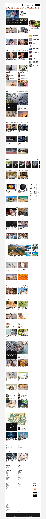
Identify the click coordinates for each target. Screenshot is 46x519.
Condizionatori (7, 270)
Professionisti (19, 475)
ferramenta (7, 466)
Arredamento (22, 170)
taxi (6, 471)
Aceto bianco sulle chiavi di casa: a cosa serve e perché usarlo (8, 166)
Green (7, 108)
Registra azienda (7, 507)
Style (22, 63)
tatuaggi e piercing (19, 474)
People (16, 38)
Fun (38, 8)
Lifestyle (22, 38)
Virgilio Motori (8, 134)
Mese (22, 411)
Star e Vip (19, 38)
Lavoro (27, 122)
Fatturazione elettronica (18, 8)
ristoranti (19, 468)
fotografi (18, 479)
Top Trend (7, 461)
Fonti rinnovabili (26, 91)
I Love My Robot (26, 182)
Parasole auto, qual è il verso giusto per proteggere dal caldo (35, 166)
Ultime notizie (17, 219)
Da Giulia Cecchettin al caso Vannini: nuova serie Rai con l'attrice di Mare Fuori (11, 59)
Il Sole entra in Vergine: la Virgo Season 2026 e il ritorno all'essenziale (24, 429)
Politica (23, 219)
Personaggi (22, 50)
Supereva (7, 273)
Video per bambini (21, 370)
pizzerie (18, 469)
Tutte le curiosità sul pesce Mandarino (23, 407)
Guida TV (14, 50)
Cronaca (21, 219)
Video (26, 7)
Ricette (32, 7)
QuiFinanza (7, 122)
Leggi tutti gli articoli (35, 244)
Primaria (22, 207)
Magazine (7, 50)
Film (25, 50)
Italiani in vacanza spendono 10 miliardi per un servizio (11, 354)
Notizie (7, 7)
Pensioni (25, 122)
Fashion (20, 63)
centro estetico (19, 472)
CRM (27, 451)
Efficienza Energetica (21, 91)
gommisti (7, 473)
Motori (21, 7)
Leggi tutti (27, 339)
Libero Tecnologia (8, 147)
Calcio (21, 15)
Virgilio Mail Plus (7, 485)
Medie (25, 207)
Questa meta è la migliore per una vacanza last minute (28, 250)
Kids (6, 370)
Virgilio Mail (7, 484)
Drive (14, 8)
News (16, 50)
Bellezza (27, 38)
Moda (25, 38)
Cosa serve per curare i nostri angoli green (34, 28)
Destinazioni (19, 511)
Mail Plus (9, 8)
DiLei (6, 38)
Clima (17, 91)
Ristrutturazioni (26, 170)
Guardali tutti (38, 159)
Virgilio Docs (7, 488)
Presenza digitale (16, 451)
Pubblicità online (21, 451)
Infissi (18, 270)
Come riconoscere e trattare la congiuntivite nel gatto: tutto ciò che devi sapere (24, 396)
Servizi (7, 475)
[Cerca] (22, 5)
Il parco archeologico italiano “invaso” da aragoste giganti (35, 250)
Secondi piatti (21, 299)
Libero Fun (19, 502)
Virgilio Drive (7, 487)
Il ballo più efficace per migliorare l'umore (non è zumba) (12, 324)
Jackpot (36, 8)
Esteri (25, 219)
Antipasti (15, 299)
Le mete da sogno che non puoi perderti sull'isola (34, 257)
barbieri (18, 473)
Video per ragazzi (26, 370)
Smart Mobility (7, 504)
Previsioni (27, 287)
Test (27, 63)
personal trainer (19, 478)
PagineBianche (7, 510)
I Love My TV (13, 182)
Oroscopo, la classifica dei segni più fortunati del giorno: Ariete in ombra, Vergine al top (11, 426)
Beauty (18, 63)
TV (30, 7)
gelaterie (18, 466)
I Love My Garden (22, 182)
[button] (27, 17)
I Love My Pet (17, 182)
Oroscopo (35, 7)
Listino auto (7, 503)
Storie (27, 219)
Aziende (19, 287)
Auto (18, 144)
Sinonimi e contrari (18, 207)
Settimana (19, 411)
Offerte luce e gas (26, 8)
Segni (24, 411)
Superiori (27, 207)
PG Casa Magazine (8, 509)
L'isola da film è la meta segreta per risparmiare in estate (28, 257)
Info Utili (22, 122)
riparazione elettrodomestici (9, 468)
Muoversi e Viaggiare (8, 470)
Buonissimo (8, 299)
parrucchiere (19, 471)
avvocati (18, 476)
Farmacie (16, 287)
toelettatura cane (8, 477)
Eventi (13, 287)
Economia (12, 7)
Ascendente (27, 411)
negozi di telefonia (8, 478)
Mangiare (19, 465)
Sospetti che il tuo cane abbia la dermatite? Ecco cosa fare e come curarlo (22, 392)
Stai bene (7, 321)
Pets (18, 393)
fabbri (6, 469)
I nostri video (8, 159)
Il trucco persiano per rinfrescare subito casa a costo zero (36, 43)
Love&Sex (25, 63)
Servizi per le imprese (9, 451)
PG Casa (7, 508)
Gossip (28, 7)
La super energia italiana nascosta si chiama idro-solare (24, 108)
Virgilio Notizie (19, 484)
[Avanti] (39, 164)
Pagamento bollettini (31, 8)
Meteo (17, 7)
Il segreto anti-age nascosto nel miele (23, 319)
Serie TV (27, 50)
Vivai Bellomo (30, 29)
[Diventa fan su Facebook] (33, 485)
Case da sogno (16, 170)
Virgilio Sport (19, 485)
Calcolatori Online (19, 510)
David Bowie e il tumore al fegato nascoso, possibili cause (36, 39)
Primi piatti (17, 299)
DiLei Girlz (7, 63)
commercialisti (19, 477)
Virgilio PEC (7, 486)
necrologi (7, 479)
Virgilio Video (19, 487)
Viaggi (19, 7)
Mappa (24, 287)
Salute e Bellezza (20, 470)
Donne (14, 7)
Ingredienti (27, 299)
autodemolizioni (7, 472)
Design (19, 170)
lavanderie (7, 476)
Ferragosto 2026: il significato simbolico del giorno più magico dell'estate (22, 439)
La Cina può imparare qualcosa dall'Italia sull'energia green (11, 106)
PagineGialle (7, 506)
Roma (8, 286)
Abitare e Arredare (8, 465)
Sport (9, 7)
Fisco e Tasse (18, 122)
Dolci (24, 299)
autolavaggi (7, 474)
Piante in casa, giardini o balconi (33, 27)
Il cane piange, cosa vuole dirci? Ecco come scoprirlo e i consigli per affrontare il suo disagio (24, 399)
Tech (23, 7)
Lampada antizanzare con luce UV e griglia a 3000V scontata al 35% (36, 46)
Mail (6, 8)
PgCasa (7, 260)
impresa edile (7, 467)
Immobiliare (15, 122)
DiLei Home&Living (9, 170)
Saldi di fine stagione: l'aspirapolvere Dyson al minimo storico (35, 62)
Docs (22, 8)
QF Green (7, 91)
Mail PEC (12, 8)
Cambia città (7, 287)
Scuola (7, 207)
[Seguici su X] (35, 485)
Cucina (18, 309)
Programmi (19, 50)
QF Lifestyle (8, 339)
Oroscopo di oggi (15, 411)
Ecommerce (25, 451)
